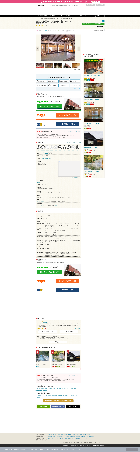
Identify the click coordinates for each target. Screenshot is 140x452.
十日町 (71, 388)
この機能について (76, 88)
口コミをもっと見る (47, 331)
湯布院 (87, 436)
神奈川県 (50, 434)
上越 (41, 390)
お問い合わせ (101, 442)
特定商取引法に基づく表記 (76, 445)
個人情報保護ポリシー (66, 445)
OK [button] (132, 449)
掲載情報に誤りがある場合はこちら (74, 142)
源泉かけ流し (43, 205)
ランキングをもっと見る (74, 369)
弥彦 (39, 388)
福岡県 (88, 434)
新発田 (42, 388)
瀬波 (60, 388)
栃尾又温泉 (54, 395)
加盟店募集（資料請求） (68, 442)
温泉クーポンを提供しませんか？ (72, 131)
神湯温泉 (60, 395)
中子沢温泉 (70, 395)
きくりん (45, 321)
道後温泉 (78, 436)
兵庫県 (61, 434)
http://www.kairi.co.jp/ (47, 158)
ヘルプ (95, 442)
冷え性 (38, 192)
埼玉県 (54, 434)
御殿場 (69, 438)
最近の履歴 (100, 5)
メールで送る (43, 406)
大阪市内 (73, 438)
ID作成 (102, 6)
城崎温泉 (62, 436)
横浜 (49, 438)
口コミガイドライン (88, 442)
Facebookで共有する (58, 406)
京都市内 (78, 438)
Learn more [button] (77, 449)
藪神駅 (38, 182)
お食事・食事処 (40, 201)
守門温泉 (38, 397)
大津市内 (83, 438)
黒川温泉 (83, 436)
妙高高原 (38, 390)
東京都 (69, 434)
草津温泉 (50, 436)
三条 (54, 388)
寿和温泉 (65, 395)
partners (29, 449)
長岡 (49, 388)
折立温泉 (75, 395)
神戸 (87, 438)
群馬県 (65, 434)
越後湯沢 (64, 388)
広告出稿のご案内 (79, 442)
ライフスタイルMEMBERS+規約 (93, 445)
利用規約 (84, 445)
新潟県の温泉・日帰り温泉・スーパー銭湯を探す (58, 400)
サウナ (38, 205)
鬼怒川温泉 (91, 436)
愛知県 (84, 434)
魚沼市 (46, 153)
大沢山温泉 (38, 395)
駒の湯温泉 (48, 395)
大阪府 (73, 434)
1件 (47, 25)
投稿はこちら (58, 342)
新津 (46, 388)
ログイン (98, 6)
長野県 (80, 434)
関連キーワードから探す (42, 439)
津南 (75, 388)
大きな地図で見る (76, 177)
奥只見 (67, 388)
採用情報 (102, 445)
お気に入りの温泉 (90, 5)
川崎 (52, 438)
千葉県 (58, 434)
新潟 (37, 388)
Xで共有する (72, 406)
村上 (57, 388)
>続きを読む (77, 328)
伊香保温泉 (72, 436)
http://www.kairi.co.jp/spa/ (42, 61)
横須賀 (55, 438)
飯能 (66, 438)
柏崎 (51, 388)
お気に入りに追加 (99, 30)
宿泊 (56, 205)
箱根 (54, 436)
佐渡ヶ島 (45, 390)
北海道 (77, 434)
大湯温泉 (43, 395)
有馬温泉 (58, 436)
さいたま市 (61, 438)
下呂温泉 (67, 436)
